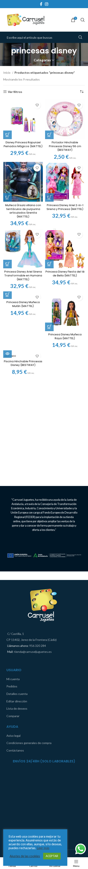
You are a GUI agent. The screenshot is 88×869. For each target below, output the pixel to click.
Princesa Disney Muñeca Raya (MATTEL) (65, 336)
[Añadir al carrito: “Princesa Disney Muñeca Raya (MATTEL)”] (49, 327)
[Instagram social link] (47, 4)
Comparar (12, 716)
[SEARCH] (80, 37)
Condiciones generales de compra (28, 743)
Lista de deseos (16, 708)
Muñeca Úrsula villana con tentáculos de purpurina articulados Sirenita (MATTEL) (23, 210)
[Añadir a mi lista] (37, 105)
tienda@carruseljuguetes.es (33, 651)
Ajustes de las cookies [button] (25, 856)
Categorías (42, 60)
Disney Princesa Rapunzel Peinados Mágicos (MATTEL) (23, 144)
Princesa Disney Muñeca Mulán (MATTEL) (23, 304)
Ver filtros (15, 91)
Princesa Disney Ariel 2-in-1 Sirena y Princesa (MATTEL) (65, 207)
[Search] (82, 20)
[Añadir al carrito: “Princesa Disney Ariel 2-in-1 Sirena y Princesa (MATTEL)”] (49, 197)
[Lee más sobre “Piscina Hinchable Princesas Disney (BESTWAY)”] (7, 353)
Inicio (7, 72)
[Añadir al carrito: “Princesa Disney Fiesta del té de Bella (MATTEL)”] (49, 264)
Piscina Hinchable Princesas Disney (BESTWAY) (23, 363)
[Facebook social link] (41, 4)
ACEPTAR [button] (52, 856)
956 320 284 (37, 645)
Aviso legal (13, 735)
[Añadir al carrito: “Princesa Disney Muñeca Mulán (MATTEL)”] (7, 294)
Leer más (43, 848)
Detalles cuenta (17, 694)
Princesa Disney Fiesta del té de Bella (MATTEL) (65, 273)
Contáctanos (15, 750)
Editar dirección (16, 701)
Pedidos (11, 686)
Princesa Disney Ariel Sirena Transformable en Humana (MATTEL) (23, 275)
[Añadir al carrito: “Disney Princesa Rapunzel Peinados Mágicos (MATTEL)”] (7, 135)
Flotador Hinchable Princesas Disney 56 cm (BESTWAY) (65, 146)
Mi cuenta (13, 679)
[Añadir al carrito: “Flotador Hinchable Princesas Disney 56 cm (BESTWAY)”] (49, 135)
